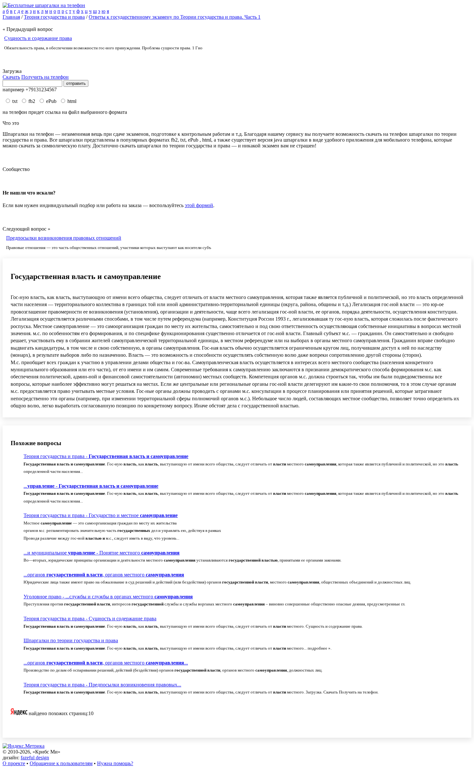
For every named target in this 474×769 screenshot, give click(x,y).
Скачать (11, 77)
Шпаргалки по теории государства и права (71, 640)
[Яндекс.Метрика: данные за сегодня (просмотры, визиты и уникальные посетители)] (23, 746)
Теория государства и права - (106, 456)
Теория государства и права (54, 17)
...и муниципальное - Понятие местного (102, 552)
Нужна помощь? (115, 763)
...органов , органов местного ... (106, 662)
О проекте (14, 763)
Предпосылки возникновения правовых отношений (63, 238)
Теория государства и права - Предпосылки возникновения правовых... (102, 684)
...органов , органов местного (104, 574)
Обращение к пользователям (61, 763)
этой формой (199, 205)
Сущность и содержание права (38, 38)
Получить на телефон (45, 77)
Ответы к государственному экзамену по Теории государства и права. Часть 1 (175, 17)
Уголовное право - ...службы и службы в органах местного (108, 596)
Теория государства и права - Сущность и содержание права (90, 618)
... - (91, 486)
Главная (11, 17)
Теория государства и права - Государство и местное (101, 515)
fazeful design (35, 757)
